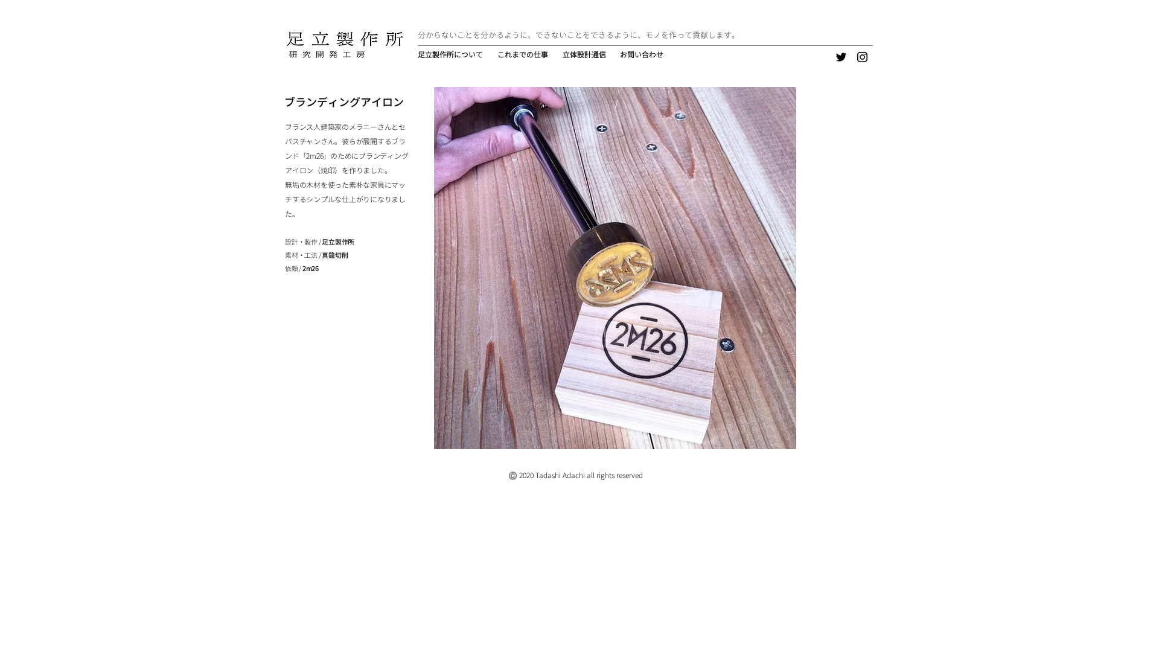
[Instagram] (862, 57)
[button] (524, 55)
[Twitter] (841, 57)
